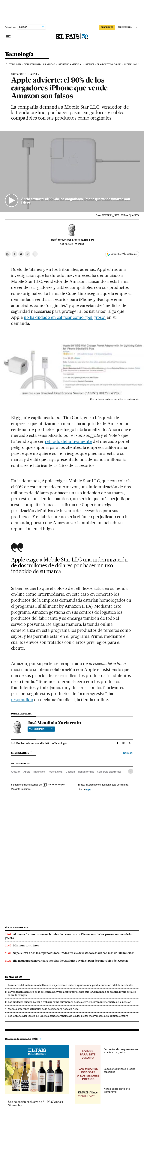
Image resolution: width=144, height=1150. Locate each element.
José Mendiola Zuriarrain (72, 240)
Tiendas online (86, 771)
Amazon (15, 771)
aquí (88, 789)
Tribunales (39, 771)
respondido (22, 699)
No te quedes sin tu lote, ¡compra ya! (117, 1090)
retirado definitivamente (68, 441)
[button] (72, 171)
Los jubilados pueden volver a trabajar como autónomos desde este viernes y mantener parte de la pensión (69, 1001)
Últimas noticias (133, 64)
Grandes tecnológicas (109, 64)
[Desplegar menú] (8, 37)
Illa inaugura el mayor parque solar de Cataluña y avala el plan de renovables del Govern (70, 960)
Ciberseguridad (32, 64)
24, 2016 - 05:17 (72, 244)
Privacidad (49, 64)
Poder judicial (55, 771)
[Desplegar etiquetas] (130, 771)
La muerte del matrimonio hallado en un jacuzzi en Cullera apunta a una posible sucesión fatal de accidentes (70, 984)
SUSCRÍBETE (107, 27)
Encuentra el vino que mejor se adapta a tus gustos (121, 1051)
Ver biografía (36, 729)
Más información (20, 788)
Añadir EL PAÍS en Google (123, 254)
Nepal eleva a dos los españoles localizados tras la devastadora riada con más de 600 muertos (73, 953)
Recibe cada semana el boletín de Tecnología (41, 743)
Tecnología (19, 55)
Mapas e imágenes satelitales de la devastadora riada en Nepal (43, 1008)
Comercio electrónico (109, 771)
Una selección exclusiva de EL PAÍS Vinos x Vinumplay (35, 1103)
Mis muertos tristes (26, 945)
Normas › (128, 753)
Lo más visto (13, 976)
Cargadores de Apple (24, 74)
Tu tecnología (13, 64)
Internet (89, 64)
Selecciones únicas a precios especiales (119, 1070)
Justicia (70, 771)
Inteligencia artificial (70, 64)
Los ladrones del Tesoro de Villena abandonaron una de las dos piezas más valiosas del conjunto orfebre (68, 1015)
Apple (26, 771)
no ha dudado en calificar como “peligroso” (65, 317)
